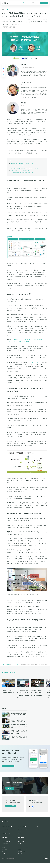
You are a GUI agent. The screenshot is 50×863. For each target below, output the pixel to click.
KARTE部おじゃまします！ (6, 833)
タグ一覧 (3, 853)
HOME (3, 664)
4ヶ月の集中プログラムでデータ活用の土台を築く (20, 170)
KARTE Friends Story (7, 826)
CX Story (36, 826)
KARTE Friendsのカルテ (6, 831)
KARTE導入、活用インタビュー (7, 829)
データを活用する (5, 27)
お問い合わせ (9, 788)
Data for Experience (38, 831)
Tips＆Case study (22, 826)
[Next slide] (48, 683)
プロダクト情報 (20, 843)
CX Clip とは (4, 851)
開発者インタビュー (21, 841)
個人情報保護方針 (21, 851)
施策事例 (19, 831)
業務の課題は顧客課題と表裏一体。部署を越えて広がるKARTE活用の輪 (24, 168)
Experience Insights (38, 829)
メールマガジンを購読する (11, 805)
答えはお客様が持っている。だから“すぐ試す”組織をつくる (22, 172)
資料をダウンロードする (8, 765)
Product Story (21, 837)
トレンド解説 (4, 849)
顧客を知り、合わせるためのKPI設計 (18, 165)
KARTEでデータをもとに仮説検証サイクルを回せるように (22, 163)
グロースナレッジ (21, 833)
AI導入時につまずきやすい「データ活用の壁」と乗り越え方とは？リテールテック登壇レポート (8, 693)
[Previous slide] (2, 683)
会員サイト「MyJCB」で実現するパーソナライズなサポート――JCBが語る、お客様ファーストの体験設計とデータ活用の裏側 (23, 694)
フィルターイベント (35, 362)
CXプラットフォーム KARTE (23, 847)
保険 (10, 27)
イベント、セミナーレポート (16, 664)
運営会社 (19, 853)
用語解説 (3, 847)
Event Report (9, 9)
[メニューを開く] (28, 3)
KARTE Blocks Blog (22, 849)
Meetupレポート (5, 843)
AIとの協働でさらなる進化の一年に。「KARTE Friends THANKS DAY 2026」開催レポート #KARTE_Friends (37, 693)
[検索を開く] (23, 3)
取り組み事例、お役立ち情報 (22, 829)
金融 (14, 27)
